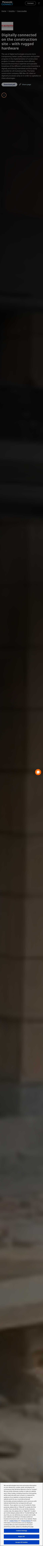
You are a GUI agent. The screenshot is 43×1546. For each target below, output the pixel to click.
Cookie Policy (13, 1521)
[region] (21, 1514)
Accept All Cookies (22, 1542)
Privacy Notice (26, 1521)
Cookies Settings (21, 1531)
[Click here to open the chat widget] (38, 772)
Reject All (21, 1536)
